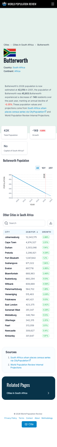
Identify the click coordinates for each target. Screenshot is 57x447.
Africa (17, 71)
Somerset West (12, 309)
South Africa (19, 67)
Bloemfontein (11, 273)
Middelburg (11, 315)
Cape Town (10, 242)
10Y (44, 168)
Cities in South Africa (23, 44)
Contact (29, 418)
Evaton (8, 268)
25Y (51, 168)
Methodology (47, 418)
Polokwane (10, 299)
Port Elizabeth (12, 258)
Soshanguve (11, 263)
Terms (21, 418)
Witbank (9, 284)
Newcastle (10, 330)
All (37, 168)
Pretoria (9, 252)
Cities (6, 44)
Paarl (7, 325)
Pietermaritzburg (13, 289)
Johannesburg (12, 237)
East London (11, 304)
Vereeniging (11, 294)
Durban (8, 247)
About (37, 418)
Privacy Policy (10, 418)
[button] (53, 4)
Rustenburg (11, 278)
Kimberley (10, 335)
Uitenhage (10, 320)
